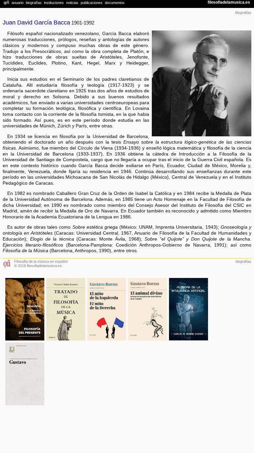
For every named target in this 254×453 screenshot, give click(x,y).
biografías (243, 261)
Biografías (243, 13)
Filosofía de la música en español (40, 261)
